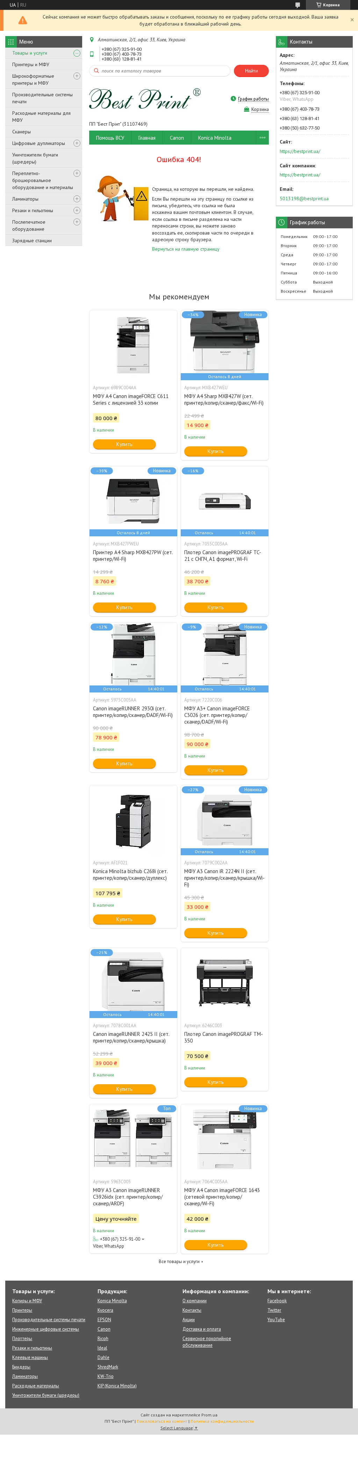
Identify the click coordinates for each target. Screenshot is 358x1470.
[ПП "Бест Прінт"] (145, 98)
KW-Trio (106, 1376)
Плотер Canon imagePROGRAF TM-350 (223, 1037)
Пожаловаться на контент (162, 1421)
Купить (124, 444)
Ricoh (103, 1339)
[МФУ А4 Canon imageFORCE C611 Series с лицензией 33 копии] (133, 345)
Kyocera (105, 1310)
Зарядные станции (32, 240)
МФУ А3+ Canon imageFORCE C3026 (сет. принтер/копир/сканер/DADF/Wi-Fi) (217, 715)
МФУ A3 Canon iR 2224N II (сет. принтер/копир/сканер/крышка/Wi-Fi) (224, 878)
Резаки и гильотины (32, 210)
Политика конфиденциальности (222, 1421)
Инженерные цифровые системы (45, 1329)
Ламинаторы (25, 199)
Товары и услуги (29, 53)
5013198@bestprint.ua (304, 198)
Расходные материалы (35, 1386)
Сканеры (21, 131)
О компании (194, 1301)
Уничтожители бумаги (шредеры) (35, 158)
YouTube (276, 1320)
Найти (251, 71)
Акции (188, 1320)
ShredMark (108, 1367)
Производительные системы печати (42, 98)
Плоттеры (22, 1339)
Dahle (103, 1357)
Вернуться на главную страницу (186, 249)
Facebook (277, 1301)
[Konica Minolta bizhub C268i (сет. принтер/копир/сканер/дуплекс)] (133, 820)
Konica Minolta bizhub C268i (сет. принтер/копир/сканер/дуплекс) (130, 874)
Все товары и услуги (179, 1261)
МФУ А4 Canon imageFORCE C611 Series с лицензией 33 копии (131, 399)
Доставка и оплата (201, 1329)
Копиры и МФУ (27, 1301)
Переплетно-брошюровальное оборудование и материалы (42, 180)
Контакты (191, 1310)
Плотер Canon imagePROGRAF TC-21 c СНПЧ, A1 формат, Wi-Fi (222, 555)
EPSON (104, 1320)
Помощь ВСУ (110, 137)
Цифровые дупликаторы (38, 143)
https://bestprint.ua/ (300, 151)
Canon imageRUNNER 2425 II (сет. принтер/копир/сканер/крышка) (131, 1037)
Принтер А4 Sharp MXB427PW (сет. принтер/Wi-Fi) (133, 555)
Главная (147, 137)
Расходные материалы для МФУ (41, 116)
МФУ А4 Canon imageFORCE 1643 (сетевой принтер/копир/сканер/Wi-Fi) (222, 1197)
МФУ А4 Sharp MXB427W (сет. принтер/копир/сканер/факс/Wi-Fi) (224, 399)
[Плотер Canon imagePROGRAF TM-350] (224, 983)
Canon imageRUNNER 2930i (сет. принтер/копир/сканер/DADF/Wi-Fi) (133, 711)
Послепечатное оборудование (28, 225)
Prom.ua (209, 1414)
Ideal (102, 1348)
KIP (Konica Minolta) (117, 1386)
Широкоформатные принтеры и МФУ (33, 79)
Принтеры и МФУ (30, 64)
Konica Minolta (214, 137)
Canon (177, 137)
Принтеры (22, 1310)
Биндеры (21, 1367)
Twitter (274, 1310)
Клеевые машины (30, 1357)
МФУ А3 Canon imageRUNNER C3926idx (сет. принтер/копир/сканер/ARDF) (128, 1197)
